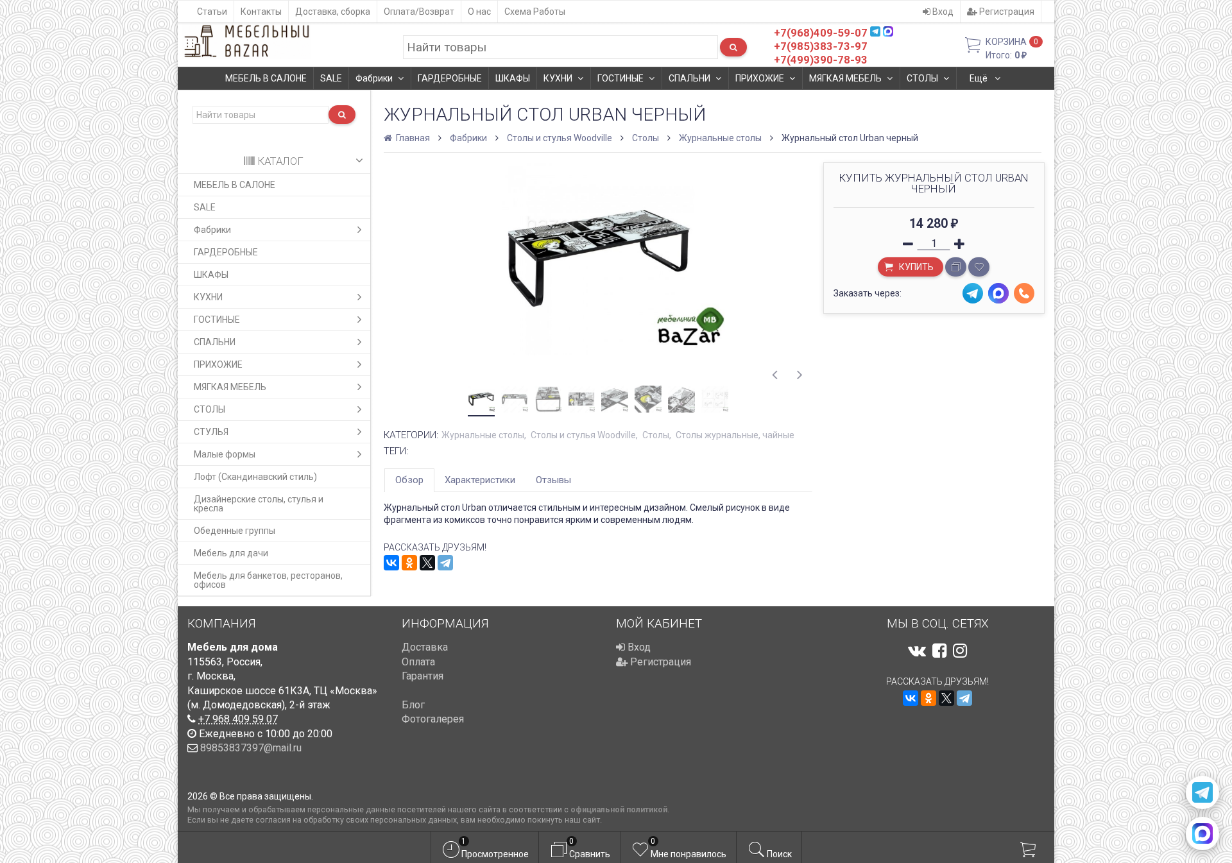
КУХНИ (557, 78)
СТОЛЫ (922, 78)
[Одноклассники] (409, 562)
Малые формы (224, 454)
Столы (645, 138)
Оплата (418, 662)
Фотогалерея (433, 719)
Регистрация (1005, 11)
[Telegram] (445, 562)
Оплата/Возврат (419, 11)
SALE (331, 78)
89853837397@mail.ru (251, 748)
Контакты (261, 11)
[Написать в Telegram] (1202, 792)
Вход (942, 11)
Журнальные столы (720, 138)
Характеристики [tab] (480, 480)
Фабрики (374, 78)
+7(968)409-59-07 (821, 32)
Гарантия (422, 676)
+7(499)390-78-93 (821, 59)
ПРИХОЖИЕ (759, 78)
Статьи (212, 11)
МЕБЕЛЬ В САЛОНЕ (266, 78)
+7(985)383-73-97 (821, 46)
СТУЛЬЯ (211, 432)
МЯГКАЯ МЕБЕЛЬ (845, 78)
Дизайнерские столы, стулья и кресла (258, 503)
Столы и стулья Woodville (559, 138)
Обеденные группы (234, 530)
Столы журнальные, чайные (735, 435)
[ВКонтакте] (391, 562)
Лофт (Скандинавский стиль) (255, 477)
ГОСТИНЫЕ (620, 78)
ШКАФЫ (512, 78)
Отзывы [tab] (553, 480)
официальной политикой (618, 809)
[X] (427, 562)
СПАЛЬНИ (689, 78)
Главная (412, 138)
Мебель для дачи (231, 553)
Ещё (979, 78)
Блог (413, 705)
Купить (915, 267)
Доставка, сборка (332, 11)
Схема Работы (534, 11)
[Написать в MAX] (1202, 833)
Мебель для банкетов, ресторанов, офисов (268, 580)
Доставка (425, 647)
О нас (479, 11)
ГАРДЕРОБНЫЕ (450, 78)
